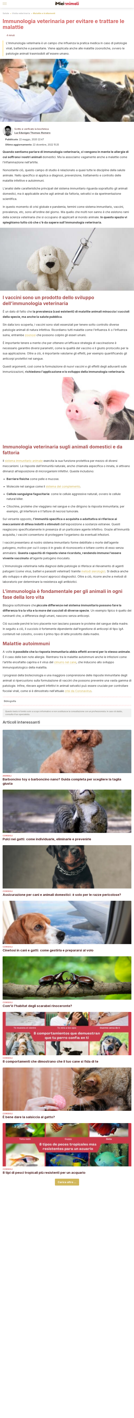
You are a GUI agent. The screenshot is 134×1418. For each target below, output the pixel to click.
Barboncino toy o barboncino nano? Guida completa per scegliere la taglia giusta (62, 781)
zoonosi (30, 335)
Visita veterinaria (21, 13)
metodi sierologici (93, 571)
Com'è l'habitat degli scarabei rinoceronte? (37, 1006)
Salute (6, 13)
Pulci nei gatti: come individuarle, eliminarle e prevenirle (47, 839)
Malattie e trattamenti (44, 13)
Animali (7, 776)
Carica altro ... (67, 1182)
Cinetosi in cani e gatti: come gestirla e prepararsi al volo (48, 950)
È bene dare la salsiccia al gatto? (29, 1117)
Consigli (8, 835)
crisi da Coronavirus (78, 691)
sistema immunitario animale (24, 460)
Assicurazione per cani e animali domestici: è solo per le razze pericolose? (62, 895)
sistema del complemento (63, 486)
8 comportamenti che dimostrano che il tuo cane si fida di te (50, 1061)
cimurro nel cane (65, 662)
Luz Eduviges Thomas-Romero (32, 132)
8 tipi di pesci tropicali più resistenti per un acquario (44, 1173)
